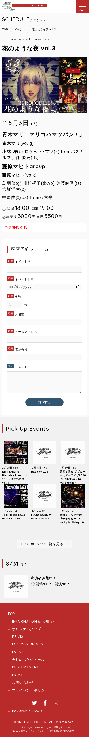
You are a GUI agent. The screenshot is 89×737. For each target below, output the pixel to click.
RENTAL (19, 636)
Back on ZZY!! (41, 471)
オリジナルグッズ (26, 629)
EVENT (18, 652)
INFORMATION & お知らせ (34, 621)
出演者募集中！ (44, 578)
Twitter (34, 703)
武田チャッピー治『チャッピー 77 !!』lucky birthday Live (73, 518)
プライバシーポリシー (30, 690)
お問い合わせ (23, 682)
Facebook (45, 703)
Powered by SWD (27, 711)
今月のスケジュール (28, 659)
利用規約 (53, 731)
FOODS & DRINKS (27, 644)
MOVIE (17, 675)
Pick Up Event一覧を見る (42, 544)
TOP (11, 614)
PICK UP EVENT (25, 667)
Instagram (56, 703)
